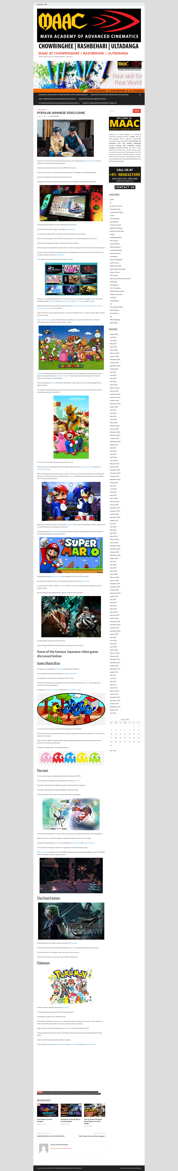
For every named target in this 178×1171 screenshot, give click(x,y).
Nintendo (52, 301)
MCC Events (114, 275)
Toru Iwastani (76, 843)
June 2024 (113, 413)
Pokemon (66, 1007)
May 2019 (113, 606)
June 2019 (113, 602)
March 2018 (114, 650)
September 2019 (115, 593)
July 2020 (113, 561)
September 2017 (115, 669)
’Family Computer (63, 376)
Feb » (114, 750)
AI (110, 203)
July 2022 (113, 486)
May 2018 (113, 643)
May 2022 (113, 492)
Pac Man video (44, 852)
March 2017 (114, 688)
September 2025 (115, 366)
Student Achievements (117, 291)
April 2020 (113, 571)
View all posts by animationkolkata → (62, 1148)
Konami (47, 308)
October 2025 (114, 362)
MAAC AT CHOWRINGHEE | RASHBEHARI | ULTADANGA (83, 53)
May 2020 (113, 568)
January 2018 (114, 656)
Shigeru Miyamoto (65, 301)
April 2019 (113, 609)
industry (53, 383)
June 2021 (113, 527)
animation (47, 469)
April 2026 (113, 347)
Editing (112, 234)
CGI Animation (115, 218)
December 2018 (115, 621)
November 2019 (115, 587)
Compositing (114, 222)
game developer (87, 1092)
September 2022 (115, 479)
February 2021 (114, 539)
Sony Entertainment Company (81, 306)
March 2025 (114, 385)
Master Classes (115, 272)
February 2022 (114, 501)
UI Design (113, 297)
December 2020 (115, 546)
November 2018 (115, 624)
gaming (95, 1092)
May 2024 (113, 416)
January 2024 (114, 429)
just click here (74, 1044)
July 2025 (113, 372)
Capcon (99, 306)
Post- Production (115, 288)
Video (39, 259)
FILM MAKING (115, 244)
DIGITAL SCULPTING (117, 231)
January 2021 (114, 542)
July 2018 (113, 637)
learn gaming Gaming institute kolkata (61, 1093)
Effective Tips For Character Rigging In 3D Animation (110, 94)
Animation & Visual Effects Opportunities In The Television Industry (63, 94)
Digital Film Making (116, 228)
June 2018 (113, 640)
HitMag (138, 1168)
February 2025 (114, 388)
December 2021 (115, 508)
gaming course (90, 1044)
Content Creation (115, 225)
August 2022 (114, 482)
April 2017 (113, 684)
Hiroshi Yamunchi (79, 301)
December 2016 (115, 697)
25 (116, 741)
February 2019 (114, 615)
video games (71, 229)
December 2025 (115, 359)
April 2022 (113, 495)
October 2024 (114, 400)
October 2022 (114, 476)
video (45, 299)
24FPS (112, 199)
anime (62, 1021)
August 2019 (114, 596)
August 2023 (114, 445)
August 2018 (114, 634)
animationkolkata (54, 116)
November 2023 (115, 435)
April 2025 (113, 381)
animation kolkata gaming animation (55, 1092)
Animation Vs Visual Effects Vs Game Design (70, 1120)
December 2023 (115, 432)
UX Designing (114, 301)
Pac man (77, 780)
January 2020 (114, 580)
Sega (90, 301)
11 (116, 734)
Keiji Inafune (62, 585)
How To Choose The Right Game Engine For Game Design (93, 1121)
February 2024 (114, 426)
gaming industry (56, 576)
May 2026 (113, 343)
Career (112, 215)
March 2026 (114, 350)
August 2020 (114, 558)
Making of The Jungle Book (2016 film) (92, 99)
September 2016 (115, 707)
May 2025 (113, 378)
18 (116, 738)
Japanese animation (86, 467)
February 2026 (114, 353)
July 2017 (113, 675)
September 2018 (115, 631)
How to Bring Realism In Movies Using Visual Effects (57, 99)
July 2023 (113, 448)
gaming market (84, 581)
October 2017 (114, 666)
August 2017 (114, 672)
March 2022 (114, 498)
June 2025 (113, 375)
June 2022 (113, 489)
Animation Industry (116, 206)
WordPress (130, 1168)
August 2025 (114, 369)
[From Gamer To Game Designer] (47, 1111)
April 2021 (113, 533)
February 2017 (114, 691)
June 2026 (113, 340)
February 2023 (114, 463)
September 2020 (115, 555)
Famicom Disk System (52, 690)
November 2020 (115, 549)
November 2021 (115, 511)
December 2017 (115, 659)
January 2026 (114, 356)
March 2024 (114, 422)
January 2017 (114, 694)
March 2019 (114, 612)
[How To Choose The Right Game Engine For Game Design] (94, 1111)
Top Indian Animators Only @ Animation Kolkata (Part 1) (59, 103)
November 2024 (115, 397)
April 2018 (113, 647)
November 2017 (115, 662)
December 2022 (115, 470)
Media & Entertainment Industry (120, 278)
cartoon (39, 469)
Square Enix (41, 308)
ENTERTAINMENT (116, 237)
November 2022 (115, 473)
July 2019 (113, 599)
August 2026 (114, 334)
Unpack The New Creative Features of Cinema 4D (99, 103)
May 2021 (113, 530)
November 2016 (115, 700)
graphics (71, 476)
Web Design (114, 323)
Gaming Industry (42, 109)
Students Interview (116, 294)
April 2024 (113, 419)
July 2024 (113, 410)
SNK (52, 308)
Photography (114, 285)
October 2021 (114, 514)
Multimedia (113, 282)
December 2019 (115, 583)
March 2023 (114, 460)
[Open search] (140, 95)
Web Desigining (115, 319)
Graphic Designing (116, 250)
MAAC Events (114, 263)
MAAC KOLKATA (115, 266)
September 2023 (115, 441)
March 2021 (114, 536)
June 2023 (113, 451)
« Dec (110, 750)
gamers (86, 683)
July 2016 (113, 713)
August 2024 (114, 407)
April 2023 (113, 457)
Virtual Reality (114, 310)
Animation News (115, 209)
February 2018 (114, 653)
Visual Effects (114, 313)
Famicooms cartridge (74, 690)
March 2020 (114, 574)
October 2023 (114, 438)
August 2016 (114, 710)
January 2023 (114, 467)
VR (111, 316)
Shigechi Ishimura (89, 843)
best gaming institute (74, 1092)
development (53, 531)
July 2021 (113, 523)
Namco (94, 306)
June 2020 (113, 564)
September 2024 (115, 403)
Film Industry (114, 241)
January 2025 (114, 391)
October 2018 (114, 628)
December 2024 (115, 394)
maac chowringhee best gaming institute (87, 1093)
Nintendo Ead (59, 669)
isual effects (113, 256)
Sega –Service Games (43, 320)
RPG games (73, 943)
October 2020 (114, 552)
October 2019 (114, 590)
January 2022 (114, 505)
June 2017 (113, 678)
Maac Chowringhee (116, 259)
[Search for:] (125, 111)
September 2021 (115, 517)
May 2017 (113, 681)
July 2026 (113, 337)
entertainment (89, 161)
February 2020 (114, 577)
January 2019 (114, 618)
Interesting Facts (115, 253)
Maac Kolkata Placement (118, 269)
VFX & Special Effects (116, 307)
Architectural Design (116, 212)
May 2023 (113, 454)
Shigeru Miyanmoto (70, 673)
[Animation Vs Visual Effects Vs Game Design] (71, 1111)
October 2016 (114, 703)
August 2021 (114, 520)
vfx (111, 304)
